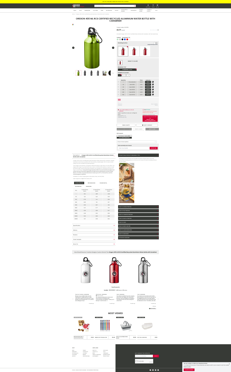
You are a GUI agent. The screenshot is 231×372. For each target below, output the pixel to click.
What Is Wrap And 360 (124, 226)
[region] (115, 299)
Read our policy (187, 366)
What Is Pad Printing (124, 210)
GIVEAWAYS (133, 10)
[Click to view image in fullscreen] (93, 48)
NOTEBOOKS (109, 10)
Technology (85, 351)
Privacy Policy (106, 356)
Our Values (105, 350)
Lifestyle (73, 356)
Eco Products (75, 353)
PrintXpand (147, 351)
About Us (94, 350)
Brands (84, 354)
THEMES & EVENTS (149, 10)
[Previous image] (73, 48)
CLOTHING (95, 10)
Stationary (74, 354)
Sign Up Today (150, 119)
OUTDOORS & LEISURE (124, 10)
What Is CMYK (122, 222)
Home (73, 14)
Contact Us (95, 351)
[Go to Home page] (78, 6)
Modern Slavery (106, 354)
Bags (73, 350)
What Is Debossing (124, 234)
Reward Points (121, 349)
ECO (156, 10)
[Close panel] (229, 364)
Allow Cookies (189, 369)
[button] (154, 30)
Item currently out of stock (125, 145)
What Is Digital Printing (125, 218)
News (94, 353)
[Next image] (113, 48)
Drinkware (74, 351)
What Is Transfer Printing (126, 214)
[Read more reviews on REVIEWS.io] (152, 308)
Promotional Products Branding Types (129, 155)
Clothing (85, 353)
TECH (80, 10)
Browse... (153, 82)
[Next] (113, 73)
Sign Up (155, 356)
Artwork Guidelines (124, 237)
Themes (84, 350)
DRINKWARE (87, 10)
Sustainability (95, 356)
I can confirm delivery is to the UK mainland (126, 110)
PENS (102, 10)
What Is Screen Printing (125, 207)
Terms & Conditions (97, 354)
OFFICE (116, 10)
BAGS (75, 10)
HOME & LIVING (141, 10)
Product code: (120, 27)
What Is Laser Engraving (125, 230)
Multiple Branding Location (153, 44)
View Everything (86, 356)
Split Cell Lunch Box (142, 337)
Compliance (105, 353)
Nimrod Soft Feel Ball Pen (101, 337)
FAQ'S (104, 351)
